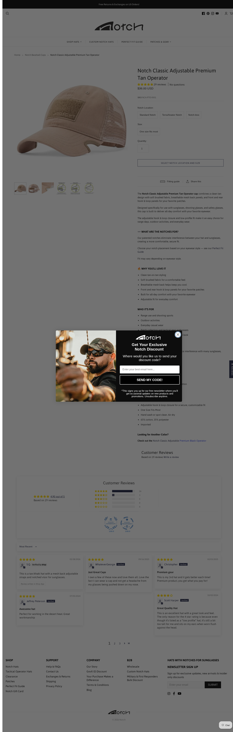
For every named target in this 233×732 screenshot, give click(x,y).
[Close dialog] (178, 334)
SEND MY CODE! (150, 380)
